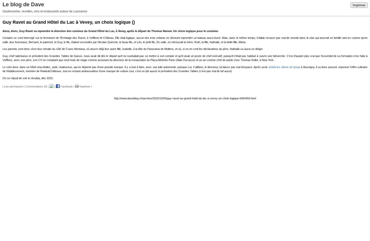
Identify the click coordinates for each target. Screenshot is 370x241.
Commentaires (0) (36, 86)
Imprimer (359, 5)
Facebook (66, 86)
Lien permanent (13, 86)
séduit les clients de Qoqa (284, 67)
